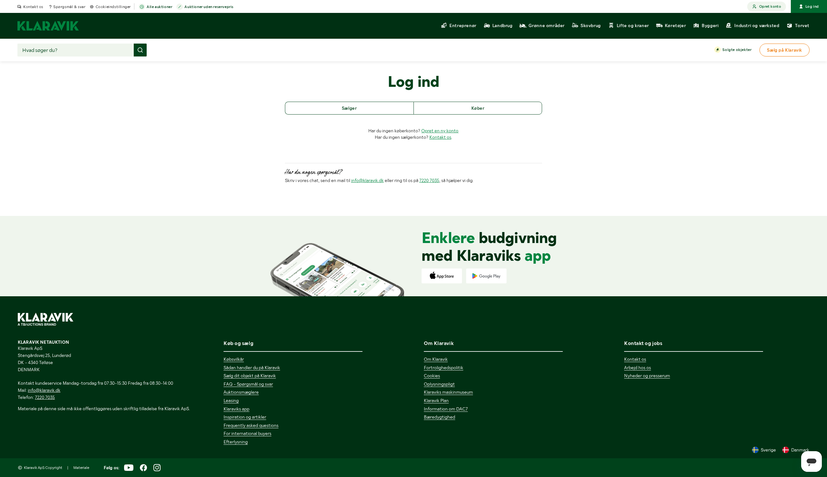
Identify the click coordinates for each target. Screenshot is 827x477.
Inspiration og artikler (245, 417)
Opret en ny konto (439, 130)
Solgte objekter (736, 49)
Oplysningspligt (439, 384)
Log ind (812, 6)
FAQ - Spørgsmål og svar (248, 384)
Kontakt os (33, 7)
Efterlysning (236, 441)
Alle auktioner (159, 7)
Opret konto (770, 6)
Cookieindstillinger (113, 7)
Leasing (231, 400)
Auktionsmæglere (241, 392)
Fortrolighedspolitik (443, 367)
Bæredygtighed (439, 417)
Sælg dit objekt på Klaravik (250, 375)
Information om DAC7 (446, 408)
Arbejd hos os (637, 367)
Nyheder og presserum (647, 375)
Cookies (432, 375)
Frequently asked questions (251, 425)
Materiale (81, 467)
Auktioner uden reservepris (209, 7)
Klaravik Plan (436, 400)
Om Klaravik (436, 359)
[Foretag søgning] (140, 50)
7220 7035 (429, 180)
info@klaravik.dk (367, 180)
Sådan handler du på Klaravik (252, 367)
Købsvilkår (234, 359)
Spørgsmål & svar (69, 7)
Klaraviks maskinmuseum (448, 392)
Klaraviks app (236, 408)
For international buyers (247, 433)
